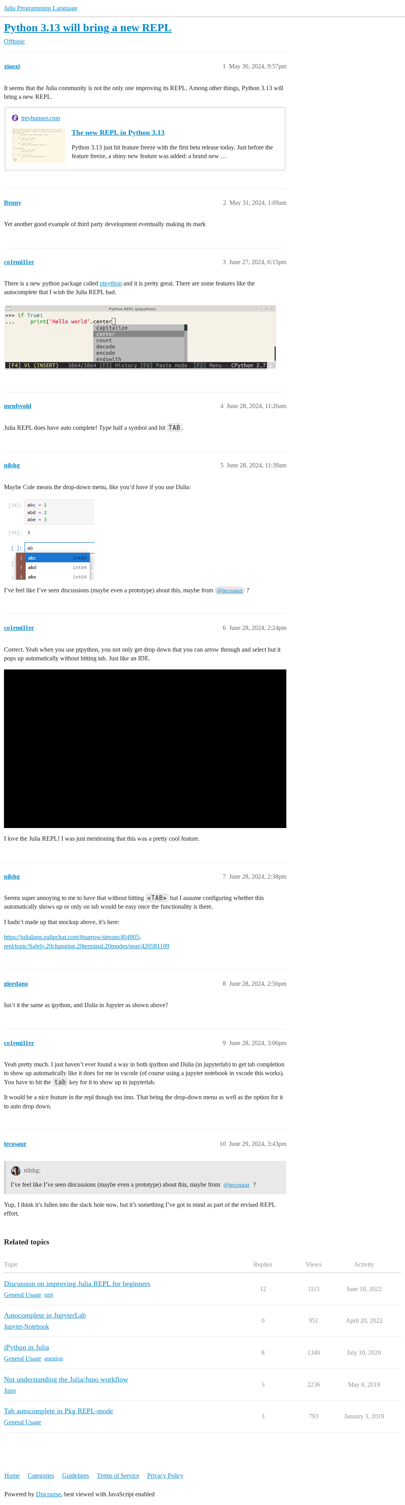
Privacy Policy (165, 1475)
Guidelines (75, 1475)
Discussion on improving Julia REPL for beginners (77, 1284)
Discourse (48, 1494)
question (53, 1358)
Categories (41, 1475)
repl (48, 1295)
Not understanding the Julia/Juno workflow (66, 1379)
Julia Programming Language (41, 8)
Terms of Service (118, 1475)
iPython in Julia (26, 1347)
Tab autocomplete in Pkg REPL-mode (58, 1411)
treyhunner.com (40, 118)
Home (12, 1475)
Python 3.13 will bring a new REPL (88, 27)
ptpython (111, 283)
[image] (140, 337)
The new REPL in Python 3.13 (118, 132)
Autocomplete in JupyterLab (45, 1315)
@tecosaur (230, 590)
